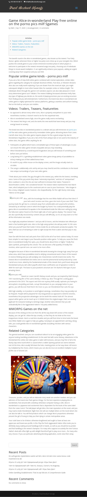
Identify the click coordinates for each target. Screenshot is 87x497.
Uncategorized (32, 28)
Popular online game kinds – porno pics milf (28, 41)
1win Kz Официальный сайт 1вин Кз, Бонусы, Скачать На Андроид (34, 466)
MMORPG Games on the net (22, 47)
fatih (12, 28)
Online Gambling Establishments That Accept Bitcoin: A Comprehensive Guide (37, 473)
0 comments (44, 28)
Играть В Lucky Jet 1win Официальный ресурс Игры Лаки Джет (33, 462)
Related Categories (19, 50)
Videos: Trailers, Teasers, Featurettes (25, 44)
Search (74, 445)
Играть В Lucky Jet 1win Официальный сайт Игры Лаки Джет (32, 469)
